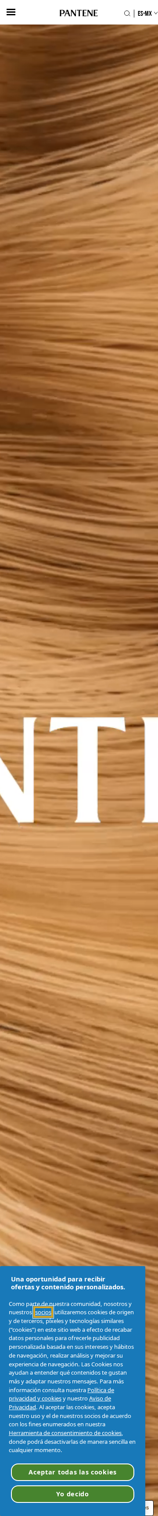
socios (43, 1312)
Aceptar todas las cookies (73, 1472)
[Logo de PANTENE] (79, 13)
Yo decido (72, 1494)
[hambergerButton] (11, 12)
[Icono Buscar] (127, 14)
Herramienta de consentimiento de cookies (65, 1433)
